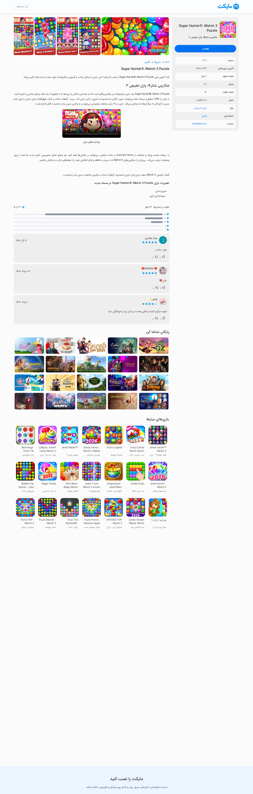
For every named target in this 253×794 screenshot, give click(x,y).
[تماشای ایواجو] (122, 365)
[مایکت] (228, 9)
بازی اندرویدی (200, 108)
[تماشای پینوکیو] (60, 365)
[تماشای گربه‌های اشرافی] (153, 402)
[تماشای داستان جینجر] (29, 402)
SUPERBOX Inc (199, 124)
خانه (167, 62)
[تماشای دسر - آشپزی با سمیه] (60, 346)
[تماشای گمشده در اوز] (153, 346)
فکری (204, 116)
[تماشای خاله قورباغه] (91, 402)
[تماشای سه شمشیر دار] (60, 383)
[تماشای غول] (153, 365)
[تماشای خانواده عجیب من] (122, 383)
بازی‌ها (157, 62)
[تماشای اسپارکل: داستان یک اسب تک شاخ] (29, 365)
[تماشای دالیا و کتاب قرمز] (122, 346)
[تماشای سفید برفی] (29, 383)
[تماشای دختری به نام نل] (29, 346)
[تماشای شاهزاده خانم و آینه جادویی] (91, 383)
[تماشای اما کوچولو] (91, 365)
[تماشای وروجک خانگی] (153, 383)
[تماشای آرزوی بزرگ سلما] (91, 346)
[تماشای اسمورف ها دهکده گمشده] (60, 402)
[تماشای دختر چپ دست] (122, 402)
